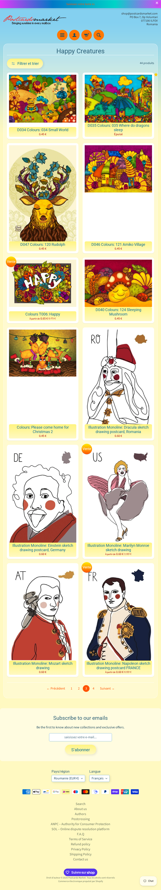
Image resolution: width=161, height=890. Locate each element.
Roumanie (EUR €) (66, 778)
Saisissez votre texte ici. (80, 4)
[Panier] (86, 35)
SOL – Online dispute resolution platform (80, 829)
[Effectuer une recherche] (98, 35)
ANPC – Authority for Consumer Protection (80, 824)
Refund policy (80, 844)
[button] (25, 63)
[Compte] (74, 35)
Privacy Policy (80, 849)
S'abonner (80, 749)
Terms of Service (80, 839)
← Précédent (56, 688)
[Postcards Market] (34, 19)
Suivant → (107, 688)
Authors (80, 814)
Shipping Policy (80, 854)
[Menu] (62, 35)
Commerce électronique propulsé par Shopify (80, 881)
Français (98, 778)
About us (80, 809)
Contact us (80, 859)
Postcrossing (80, 819)
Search (81, 804)
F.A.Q (80, 834)
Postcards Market (77, 877)
